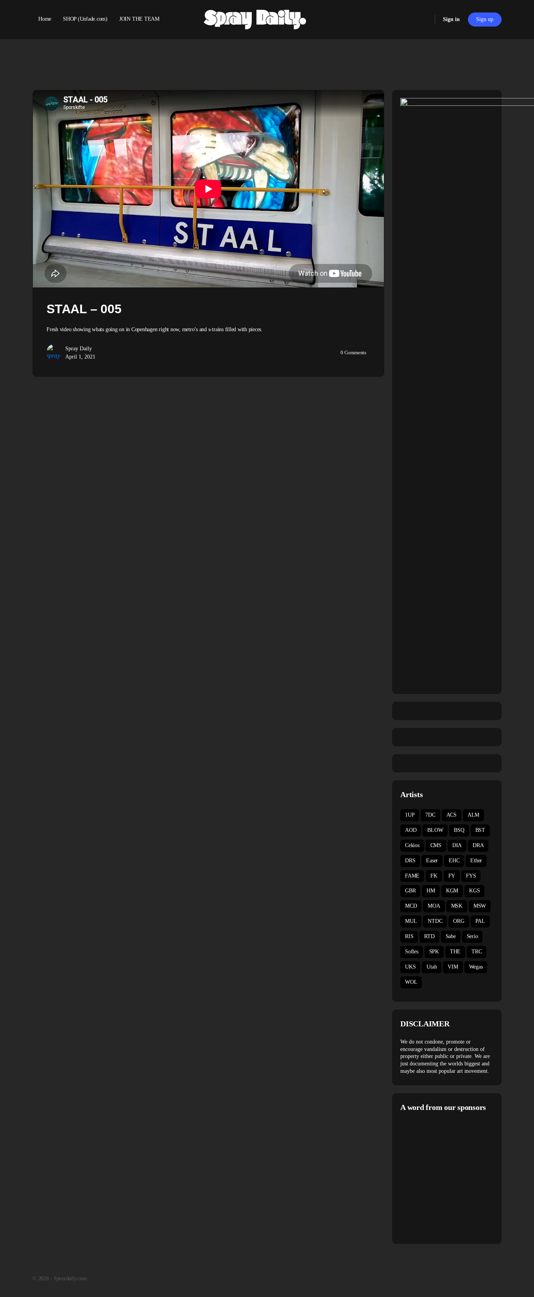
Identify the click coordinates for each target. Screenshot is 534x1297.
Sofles (411, 951)
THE (455, 951)
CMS (435, 845)
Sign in (451, 19)
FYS (471, 876)
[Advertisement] (466, 1176)
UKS (410, 967)
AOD (410, 830)
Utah (431, 967)
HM (430, 891)
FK (433, 876)
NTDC (435, 921)
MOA (434, 906)
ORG (458, 921)
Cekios (412, 845)
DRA (478, 845)
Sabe (451, 936)
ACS (451, 815)
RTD (429, 936)
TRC (476, 951)
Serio (472, 936)
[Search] (424, 19)
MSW (479, 906)
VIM (453, 967)
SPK (434, 951)
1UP (409, 815)
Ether (476, 860)
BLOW (435, 830)
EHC (454, 860)
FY (451, 876)
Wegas (476, 967)
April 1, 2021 (80, 357)
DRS (410, 860)
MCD (411, 906)
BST (480, 830)
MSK (456, 906)
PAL (480, 921)
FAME (412, 876)
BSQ (459, 830)
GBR (410, 891)
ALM (473, 815)
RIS (409, 936)
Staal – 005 (84, 309)
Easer (432, 860)
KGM (452, 891)
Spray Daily (78, 348)
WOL (411, 982)
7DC (430, 815)
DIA (457, 845)
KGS (474, 891)
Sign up (484, 19)
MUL (411, 921)
